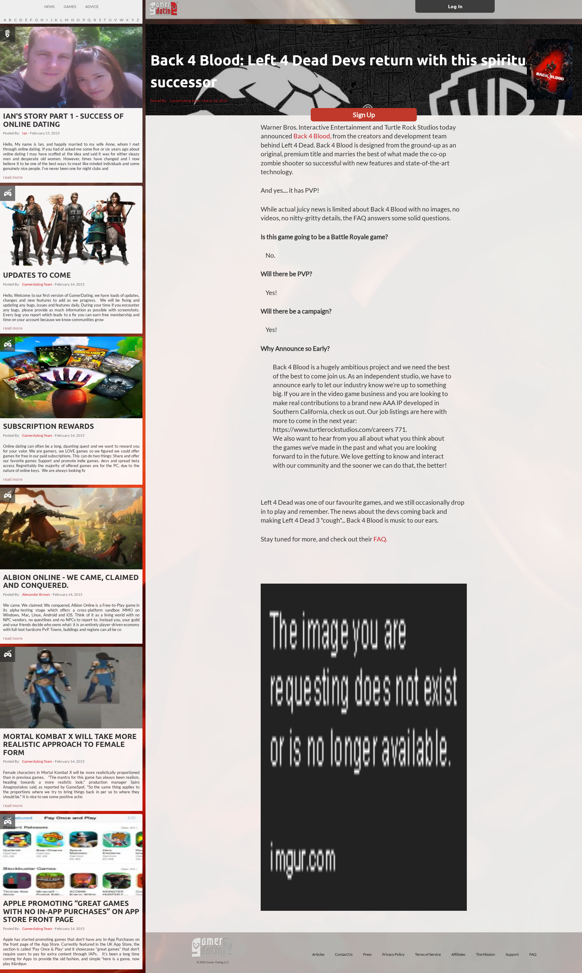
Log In (455, 6)
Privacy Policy (393, 954)
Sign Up (364, 114)
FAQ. (380, 539)
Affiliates (458, 954)
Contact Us (344, 954)
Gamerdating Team (37, 284)
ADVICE (92, 6)
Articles (318, 954)
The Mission (485, 954)
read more (12, 177)
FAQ (533, 954)
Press (367, 954)
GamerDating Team (184, 100)
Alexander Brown (36, 594)
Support (512, 954)
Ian (24, 133)
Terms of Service (428, 954)
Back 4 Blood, (312, 136)
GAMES (70, 6)
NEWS (49, 6)
